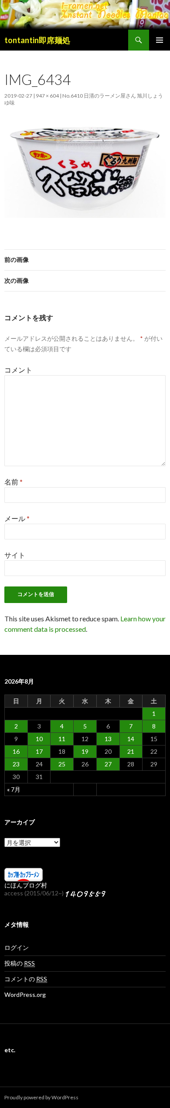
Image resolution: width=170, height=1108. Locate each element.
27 (108, 764)
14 (130, 738)
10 (39, 738)
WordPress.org (25, 994)
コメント (18, 370)
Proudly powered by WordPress (41, 1097)
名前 (13, 482)
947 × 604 (47, 95)
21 (130, 751)
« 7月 (13, 789)
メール (17, 518)
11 (61, 738)
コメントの (25, 979)
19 (85, 751)
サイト (14, 555)
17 (39, 751)
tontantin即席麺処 (37, 40)
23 (16, 764)
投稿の (19, 963)
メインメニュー (159, 40)
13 (108, 738)
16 (16, 751)
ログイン (16, 947)
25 (61, 764)
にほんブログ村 (25, 885)
